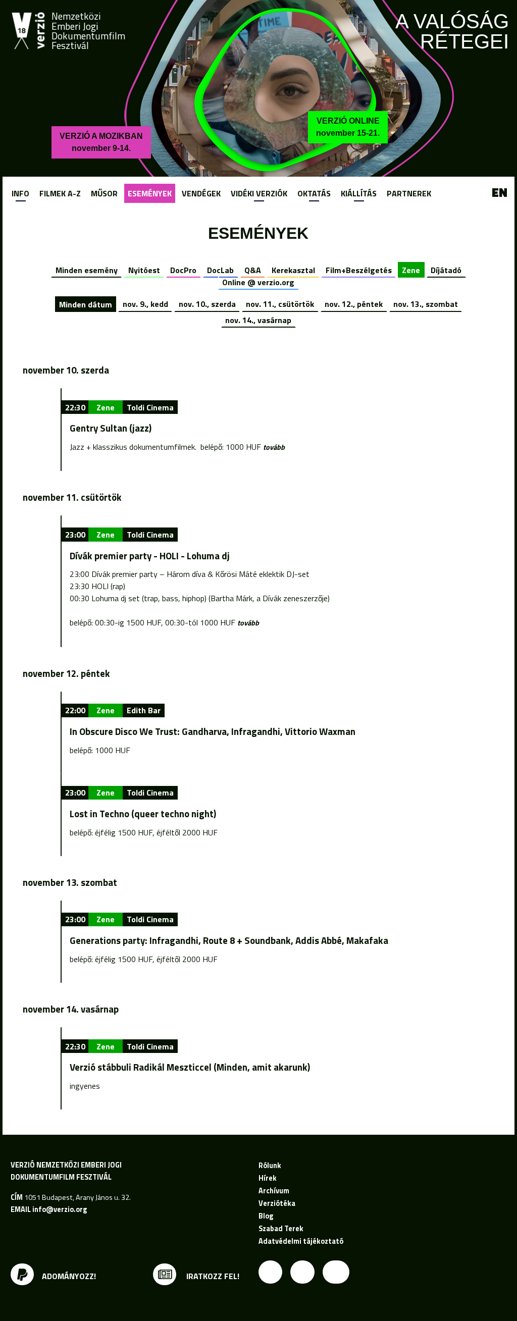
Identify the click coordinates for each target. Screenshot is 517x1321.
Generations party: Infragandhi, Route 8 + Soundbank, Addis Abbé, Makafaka (229, 940)
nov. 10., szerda (207, 304)
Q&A (252, 270)
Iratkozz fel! (211, 1276)
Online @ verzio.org (258, 282)
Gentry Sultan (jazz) (110, 428)
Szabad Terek (280, 1228)
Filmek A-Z (60, 193)
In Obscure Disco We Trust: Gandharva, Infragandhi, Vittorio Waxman (212, 731)
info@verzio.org (59, 1209)
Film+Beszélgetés (359, 270)
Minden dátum (85, 304)
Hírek (267, 1178)
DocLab (220, 270)
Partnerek (409, 193)
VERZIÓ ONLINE (348, 127)
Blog (265, 1216)
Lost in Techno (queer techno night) (143, 814)
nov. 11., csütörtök (280, 304)
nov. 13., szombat (425, 304)
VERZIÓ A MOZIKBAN (101, 142)
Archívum (273, 1190)
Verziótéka (276, 1203)
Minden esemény (87, 270)
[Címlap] (28, 31)
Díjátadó (446, 270)
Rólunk (269, 1165)
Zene (411, 270)
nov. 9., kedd (145, 304)
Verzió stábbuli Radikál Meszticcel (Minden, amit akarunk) (190, 1067)
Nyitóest (144, 270)
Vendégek (201, 193)
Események (150, 193)
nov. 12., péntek (354, 304)
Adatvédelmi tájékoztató (300, 1241)
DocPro (183, 270)
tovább (274, 447)
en (499, 193)
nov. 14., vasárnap (258, 320)
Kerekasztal (293, 270)
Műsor (104, 193)
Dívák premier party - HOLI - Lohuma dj (150, 556)
